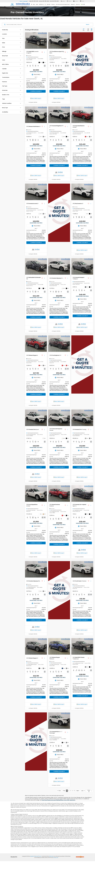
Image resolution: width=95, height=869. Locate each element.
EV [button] (45, 4)
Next (78, 790)
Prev (63, 790)
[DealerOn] (14, 856)
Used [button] (37, 4)
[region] (36, 83)
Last (82, 790)
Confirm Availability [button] (36, 91)
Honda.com (56, 857)
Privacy (39, 856)
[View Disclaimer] (38, 65)
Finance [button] (53, 4)
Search (87, 24)
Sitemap (36, 856)
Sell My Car (41, 4)
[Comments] (45, 66)
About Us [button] (78, 4)
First (59, 790)
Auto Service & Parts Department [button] (63, 4)
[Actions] (44, 52)
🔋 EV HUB (83, 4)
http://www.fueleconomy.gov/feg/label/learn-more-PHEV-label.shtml (58, 800)
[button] (45, 40)
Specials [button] (48, 4)
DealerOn (32, 856)
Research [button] (73, 4)
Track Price (37, 74)
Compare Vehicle (33, 102)
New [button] (34, 4)
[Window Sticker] (68, 66)
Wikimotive (51, 856)
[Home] (32, 4)
